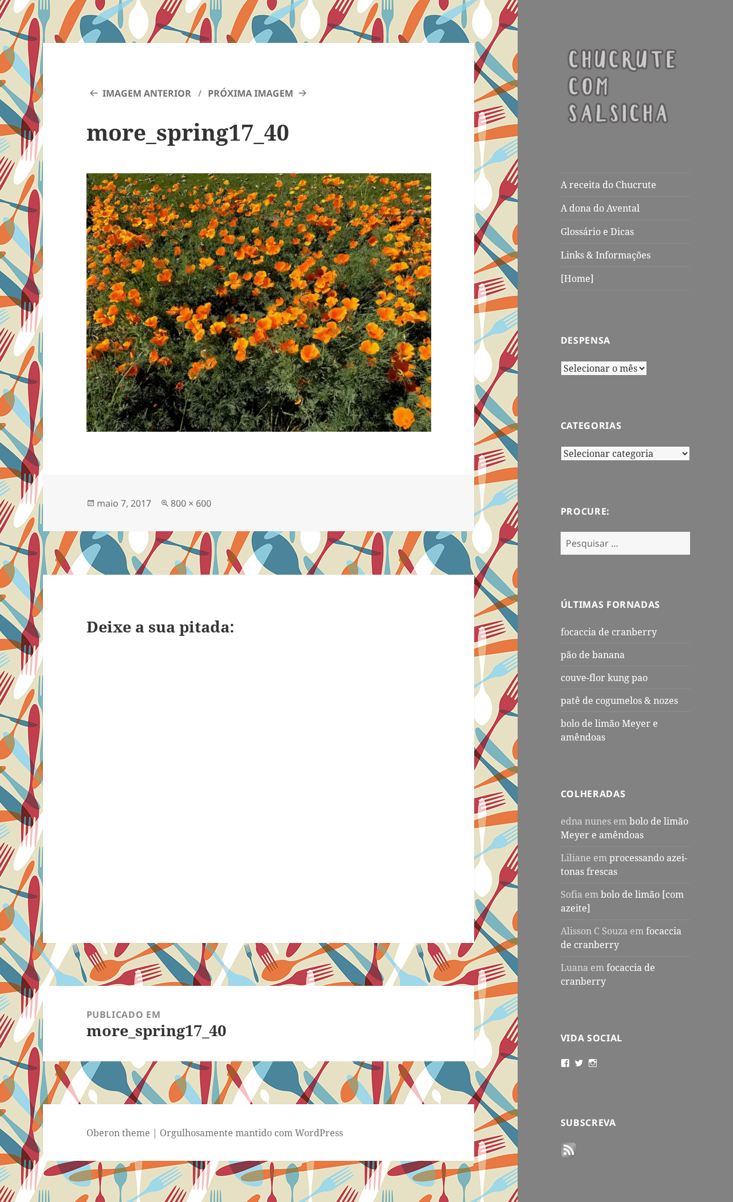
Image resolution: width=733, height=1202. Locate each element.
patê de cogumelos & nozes (619, 700)
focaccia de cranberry (609, 632)
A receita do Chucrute (608, 184)
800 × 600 (191, 503)
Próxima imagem (250, 93)
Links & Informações (606, 255)
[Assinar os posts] (569, 1150)
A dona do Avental (600, 208)
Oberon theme (118, 1133)
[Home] (577, 278)
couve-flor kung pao (604, 677)
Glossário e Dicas (597, 231)
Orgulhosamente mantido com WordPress (251, 1133)
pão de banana (593, 654)
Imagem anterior (147, 93)
